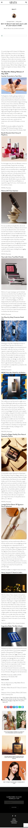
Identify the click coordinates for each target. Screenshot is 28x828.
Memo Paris (18, 700)
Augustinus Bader (9, 697)
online (24, 570)
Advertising (14, 822)
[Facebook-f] (13, 816)
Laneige (13, 700)
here (10, 188)
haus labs (14, 699)
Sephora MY (5, 702)
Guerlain (10, 699)
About (14, 818)
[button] (2, 2)
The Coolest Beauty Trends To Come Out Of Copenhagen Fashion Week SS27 (14, 732)
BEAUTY (14, 9)
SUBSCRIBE (14, 807)
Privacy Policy (14, 821)
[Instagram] (15, 816)
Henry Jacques (20, 699)
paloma (22, 700)
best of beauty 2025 (21, 697)
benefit (14, 697)
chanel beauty (5, 699)
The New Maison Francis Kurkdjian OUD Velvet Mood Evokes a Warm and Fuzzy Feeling (14, 757)
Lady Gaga (19, 55)
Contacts (14, 820)
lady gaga (10, 700)
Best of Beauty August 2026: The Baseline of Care (14, 782)
